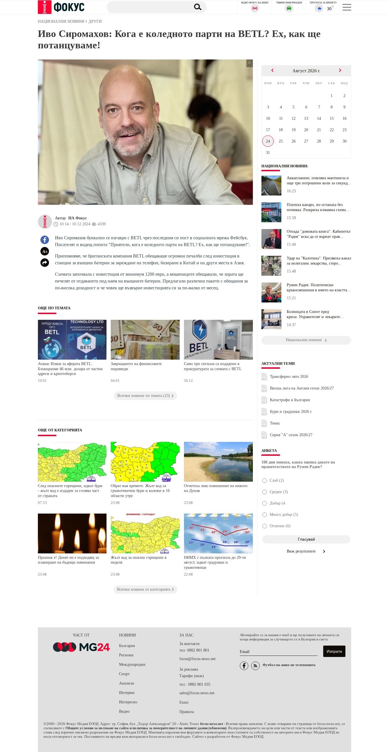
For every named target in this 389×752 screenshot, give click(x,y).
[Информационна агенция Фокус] (244, 666)
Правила (186, 712)
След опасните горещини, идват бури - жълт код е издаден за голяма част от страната (70, 491)
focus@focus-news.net (197, 659)
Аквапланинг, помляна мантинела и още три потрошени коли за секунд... (319, 180)
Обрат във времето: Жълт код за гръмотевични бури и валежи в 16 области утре (140, 491)
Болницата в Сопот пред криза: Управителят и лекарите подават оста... (313, 314)
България (127, 646)
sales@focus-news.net (196, 693)
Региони (126, 655)
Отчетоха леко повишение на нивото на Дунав (215, 488)
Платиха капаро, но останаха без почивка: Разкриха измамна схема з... (316, 207)
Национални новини (284, 166)
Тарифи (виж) (191, 676)
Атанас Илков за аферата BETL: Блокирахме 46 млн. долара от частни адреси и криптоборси (70, 369)
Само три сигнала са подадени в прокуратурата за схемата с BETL (213, 366)
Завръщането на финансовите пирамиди (136, 366)
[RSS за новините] (255, 666)
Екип (184, 702)
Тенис (275, 423)
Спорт (124, 674)
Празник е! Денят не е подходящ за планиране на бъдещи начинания (68, 560)
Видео (124, 711)
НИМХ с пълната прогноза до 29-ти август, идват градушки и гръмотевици (215, 562)
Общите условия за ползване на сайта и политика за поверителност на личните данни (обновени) (145, 728)
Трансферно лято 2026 (289, 376)
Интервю (126, 693)
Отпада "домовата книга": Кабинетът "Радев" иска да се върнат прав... (319, 234)
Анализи (126, 683)
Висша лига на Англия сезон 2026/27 (302, 388)
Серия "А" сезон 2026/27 (291, 435)
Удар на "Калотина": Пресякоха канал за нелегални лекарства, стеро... (319, 260)
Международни (132, 664)
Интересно (128, 702)
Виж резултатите (302, 551)
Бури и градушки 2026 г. (291, 411)
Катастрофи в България (290, 400)
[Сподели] (44, 262)
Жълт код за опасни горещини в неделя (139, 560)
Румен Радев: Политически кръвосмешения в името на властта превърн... (317, 287)
